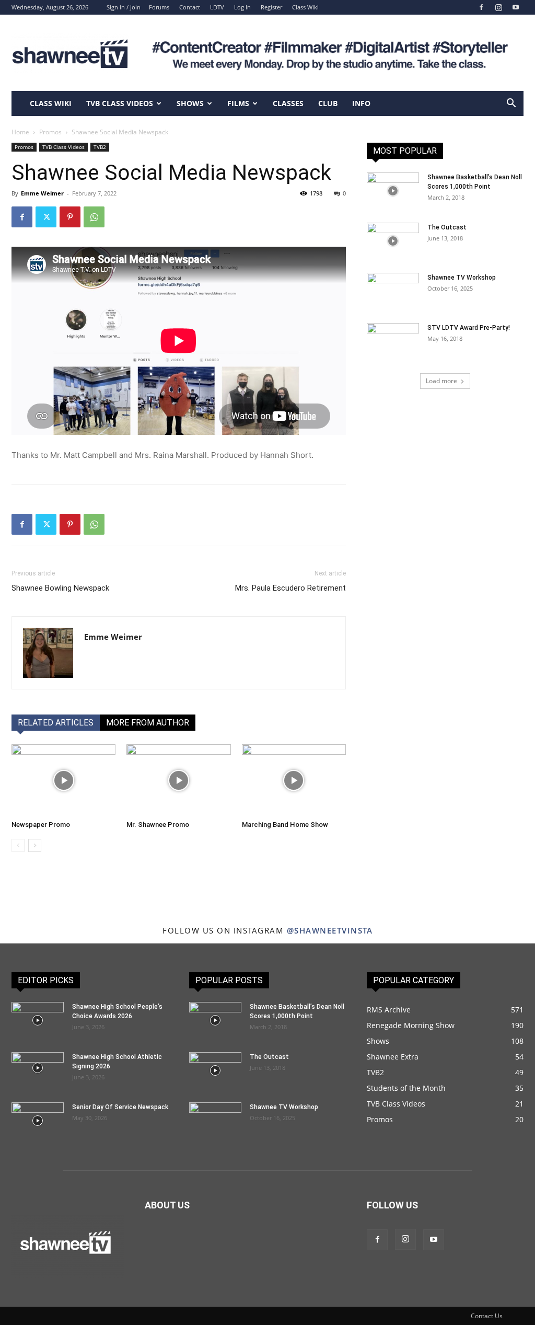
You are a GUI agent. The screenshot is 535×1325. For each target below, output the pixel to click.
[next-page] (34, 845)
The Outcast (447, 227)
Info (361, 103)
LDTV (217, 7)
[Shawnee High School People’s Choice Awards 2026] (37, 1020)
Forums (159, 7)
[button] (511, 104)
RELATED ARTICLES (56, 723)
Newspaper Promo (40, 824)
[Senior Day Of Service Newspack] (37, 1120)
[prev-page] (18, 845)
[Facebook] (481, 7)
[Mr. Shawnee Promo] (178, 780)
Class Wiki (305, 7)
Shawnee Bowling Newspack (60, 588)
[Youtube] (516, 7)
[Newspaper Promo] (63, 780)
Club (328, 103)
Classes (288, 103)
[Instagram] (498, 7)
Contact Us (487, 1315)
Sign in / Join (124, 7)
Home (20, 132)
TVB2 (100, 147)
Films (238, 103)
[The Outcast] (393, 241)
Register (271, 7)
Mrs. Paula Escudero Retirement (290, 588)
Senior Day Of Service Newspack (120, 1107)
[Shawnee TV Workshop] (393, 291)
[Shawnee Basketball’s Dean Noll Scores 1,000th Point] (393, 190)
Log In (242, 7)
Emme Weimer (42, 193)
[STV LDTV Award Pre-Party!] (393, 341)
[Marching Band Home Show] (294, 780)
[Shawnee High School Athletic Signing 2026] (37, 1068)
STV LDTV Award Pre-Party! (468, 327)
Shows (190, 103)
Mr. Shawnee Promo (157, 824)
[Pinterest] (70, 216)
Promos (50, 132)
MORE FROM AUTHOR (147, 723)
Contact (189, 7)
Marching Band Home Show (285, 824)
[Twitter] (46, 216)
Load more (441, 380)
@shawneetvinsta (330, 930)
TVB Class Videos (119, 103)
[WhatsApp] (94, 216)
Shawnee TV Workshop (461, 277)
